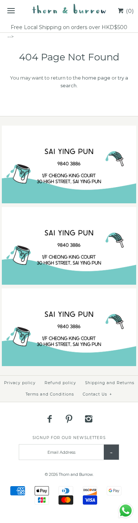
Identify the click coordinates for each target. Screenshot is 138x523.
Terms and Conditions (50, 394)
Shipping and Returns (109, 382)
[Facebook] (49, 418)
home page (96, 78)
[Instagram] (88, 418)
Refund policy (60, 382)
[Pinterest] (69, 418)
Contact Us (97, 394)
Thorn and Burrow (76, 474)
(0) (129, 10)
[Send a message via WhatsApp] (125, 510)
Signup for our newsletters (69, 437)
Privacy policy (20, 382)
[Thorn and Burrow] (69, 11)
